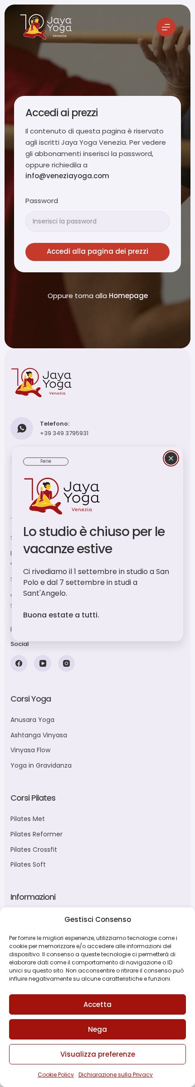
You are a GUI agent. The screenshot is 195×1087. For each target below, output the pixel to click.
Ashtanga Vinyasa (38, 735)
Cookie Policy (56, 1074)
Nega (97, 1029)
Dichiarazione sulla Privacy (115, 1074)
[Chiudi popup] (171, 458)
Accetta (97, 1004)
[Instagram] (66, 663)
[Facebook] (19, 663)
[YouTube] (42, 663)
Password (41, 200)
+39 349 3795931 (64, 433)
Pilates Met (27, 818)
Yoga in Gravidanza (41, 765)
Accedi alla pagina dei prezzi (97, 251)
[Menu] (166, 27)
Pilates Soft (28, 864)
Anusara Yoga (32, 719)
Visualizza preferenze (97, 1054)
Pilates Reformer (36, 834)
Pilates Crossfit (33, 849)
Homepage (128, 295)
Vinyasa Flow (30, 750)
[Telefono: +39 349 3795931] (21, 428)
